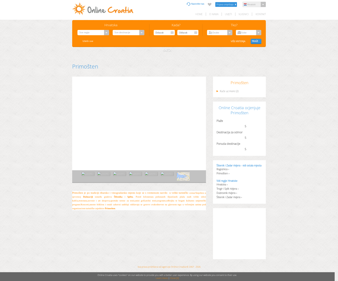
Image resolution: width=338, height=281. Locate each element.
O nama (213, 14)
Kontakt (261, 14)
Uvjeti (228, 14)
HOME (199, 14)
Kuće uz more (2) (229, 91)
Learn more (162, 278)
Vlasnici (244, 14)
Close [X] (174, 278)
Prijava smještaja (225, 4)
